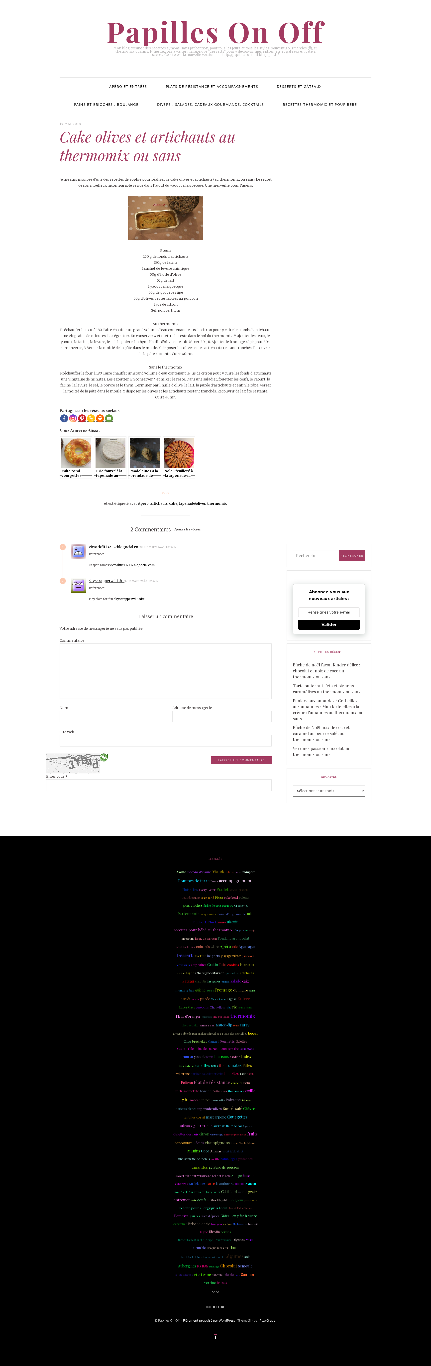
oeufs (202, 1199)
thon (233, 1247)
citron (204, 1133)
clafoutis (201, 981)
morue (242, 1192)
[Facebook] (64, 418)
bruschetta (218, 1100)
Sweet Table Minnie (243, 1143)
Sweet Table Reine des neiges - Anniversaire (208, 1049)
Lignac (231, 999)
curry (244, 1024)
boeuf (253, 1033)
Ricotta (214, 1232)
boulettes (231, 1073)
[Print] (100, 418)
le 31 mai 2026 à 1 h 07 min (159, 547)
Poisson (247, 964)
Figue (204, 1232)
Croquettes (241, 905)
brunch (206, 1100)
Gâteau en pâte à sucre (238, 1216)
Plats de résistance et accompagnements (212, 86)
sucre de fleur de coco (229, 1126)
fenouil (253, 1224)
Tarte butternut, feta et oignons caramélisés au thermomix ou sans (326, 688)
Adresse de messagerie (192, 708)
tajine (190, 973)
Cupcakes (198, 964)
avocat (195, 1100)
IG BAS (202, 1265)
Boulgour (236, 1200)
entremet (182, 1199)
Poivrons (233, 1099)
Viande (219, 871)
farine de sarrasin (206, 938)
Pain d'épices (210, 1216)
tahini (250, 1074)
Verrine (210, 1282)
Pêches (199, 1143)
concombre (184, 1142)
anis (193, 1200)
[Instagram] (73, 418)
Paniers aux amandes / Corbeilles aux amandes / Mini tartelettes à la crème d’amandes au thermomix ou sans (327, 709)
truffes (212, 1200)
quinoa (239, 1184)
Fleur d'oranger (188, 1016)
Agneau (250, 1184)
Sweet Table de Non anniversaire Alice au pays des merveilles (210, 1033)
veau (249, 1240)
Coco (205, 1150)
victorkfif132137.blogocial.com (115, 547)
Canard (213, 1041)
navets (209, 1057)
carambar (180, 1224)
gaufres (195, 1216)
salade (235, 981)
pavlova (225, 981)
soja (247, 1256)
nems (214, 1066)
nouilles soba (245, 1007)
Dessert (185, 955)
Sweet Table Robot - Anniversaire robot (202, 1256)
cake (173, 503)
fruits (252, 1133)
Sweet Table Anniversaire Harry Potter (197, 1192)
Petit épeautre (191, 897)
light (184, 1099)
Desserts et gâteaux (299, 86)
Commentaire (72, 640)
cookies (233, 964)
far (246, 930)
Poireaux (221, 1056)
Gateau (188, 981)
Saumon (248, 1274)
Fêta (246, 1082)
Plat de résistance (212, 1082)
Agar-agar (247, 946)
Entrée (243, 998)
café (235, 947)
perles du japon (207, 1025)
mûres (195, 999)
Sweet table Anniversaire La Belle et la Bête (203, 1176)
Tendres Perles (186, 1065)
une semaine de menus (194, 1159)
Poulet (222, 889)
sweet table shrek (232, 1151)
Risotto (181, 871)
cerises (226, 1232)
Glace (215, 946)
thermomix (217, 503)
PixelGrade (267, 1320)
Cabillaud (229, 1191)
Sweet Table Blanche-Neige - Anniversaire (204, 1240)
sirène (227, 1224)
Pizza (219, 897)
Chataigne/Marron (209, 973)
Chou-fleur (218, 1007)
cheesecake (190, 1025)
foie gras (216, 1224)
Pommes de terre (194, 880)
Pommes (181, 1216)
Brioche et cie (199, 1224)
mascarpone (216, 1117)
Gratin (212, 964)
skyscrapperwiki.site (106, 581)
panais (248, 1125)
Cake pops (247, 1049)
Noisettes (190, 889)
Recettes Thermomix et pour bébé (320, 104)
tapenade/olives (192, 503)
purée (205, 998)
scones (210, 990)
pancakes (248, 956)
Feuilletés (227, 1041)
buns (238, 872)
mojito (253, 930)
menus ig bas (185, 990)
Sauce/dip (224, 1025)
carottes (202, 1065)
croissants (183, 965)
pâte (229, 1007)
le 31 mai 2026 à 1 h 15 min (142, 581)
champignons (217, 1142)
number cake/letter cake (207, 1074)
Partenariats (189, 913)
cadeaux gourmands (196, 1125)
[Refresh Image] (104, 757)
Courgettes (237, 1116)
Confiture (240, 990)
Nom (64, 708)
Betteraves (220, 1091)
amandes (200, 1167)
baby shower (208, 914)
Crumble (199, 1247)
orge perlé (207, 897)
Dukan (214, 881)
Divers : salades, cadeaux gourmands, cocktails (210, 104)
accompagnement (236, 880)
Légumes (233, 1256)
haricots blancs (186, 1109)
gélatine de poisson (224, 1167)
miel (250, 913)
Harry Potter (207, 890)
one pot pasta (221, 1016)
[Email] (109, 418)
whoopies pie (216, 1134)
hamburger (228, 1159)
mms (237, 1274)
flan (221, 1065)
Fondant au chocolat (233, 938)
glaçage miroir (231, 956)
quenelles (232, 973)
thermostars (236, 1091)
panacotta (250, 1200)
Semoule (245, 1265)
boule (236, 1025)
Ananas (215, 1151)
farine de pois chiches (235, 1134)
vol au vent (183, 1074)
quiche (200, 990)
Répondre (190, 547)
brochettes (199, 1041)
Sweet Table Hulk (185, 946)
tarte (211, 1183)
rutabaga (214, 1266)
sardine (235, 1057)
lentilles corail (194, 1117)
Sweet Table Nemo (240, 1208)
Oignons (238, 1240)
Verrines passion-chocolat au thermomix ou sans (321, 751)
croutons (181, 973)
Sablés (186, 998)
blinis (230, 872)
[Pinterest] (82, 418)
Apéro (143, 503)
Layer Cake (187, 1007)
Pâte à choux (203, 1275)
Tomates (233, 1065)
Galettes (241, 1041)
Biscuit (232, 921)
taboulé (218, 1275)
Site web (67, 732)
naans (252, 990)
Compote (248, 872)
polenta (244, 897)
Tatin (243, 1074)
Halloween (240, 1224)
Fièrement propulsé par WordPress (209, 1320)
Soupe (236, 1175)
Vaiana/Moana (218, 999)
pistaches (245, 1159)
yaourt (199, 1056)
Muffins (193, 1150)
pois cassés (207, 1016)
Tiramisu (186, 1056)
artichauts (159, 503)
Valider (329, 624)
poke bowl (231, 897)
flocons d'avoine (199, 872)
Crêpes (238, 930)
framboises (225, 1183)
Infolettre (215, 1307)
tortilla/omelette (187, 1091)
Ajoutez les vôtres (187, 529)
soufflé (215, 1159)
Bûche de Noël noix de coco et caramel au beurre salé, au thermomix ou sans (321, 733)
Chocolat (228, 1265)
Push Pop (221, 922)
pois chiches (193, 905)
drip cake (246, 1100)
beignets (213, 956)
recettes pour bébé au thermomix (203, 929)
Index (246, 1056)
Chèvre (249, 1108)
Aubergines (187, 1266)
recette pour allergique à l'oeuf (203, 1208)
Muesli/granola (238, 890)
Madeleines (197, 1183)
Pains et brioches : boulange (106, 104)
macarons (188, 938)
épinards (203, 946)
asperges (181, 1184)
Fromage (223, 990)
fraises (222, 1282)
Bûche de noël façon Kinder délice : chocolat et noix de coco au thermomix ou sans (326, 670)
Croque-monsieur (217, 1248)
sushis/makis (184, 1275)
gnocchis (202, 1007)
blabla (229, 1274)
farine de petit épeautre (218, 905)
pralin (252, 1192)
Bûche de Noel (204, 922)
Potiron (187, 1082)
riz (234, 1006)
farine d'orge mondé (231, 914)
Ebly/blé (222, 1200)
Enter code (57, 776)
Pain (222, 964)
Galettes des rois (185, 1134)
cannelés (236, 1083)
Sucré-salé (232, 1108)
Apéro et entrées (128, 86)
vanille (250, 1090)
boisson (248, 1175)
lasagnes (214, 981)
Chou (187, 1041)
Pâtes (247, 1065)
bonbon (206, 1091)
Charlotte (200, 956)
